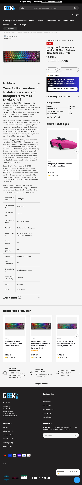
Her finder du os (48, 409)
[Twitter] (45, 478)
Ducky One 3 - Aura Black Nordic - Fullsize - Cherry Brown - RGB (66, 343)
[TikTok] (42, 478)
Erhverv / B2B (7, 446)
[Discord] (48, 478)
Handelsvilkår (8, 435)
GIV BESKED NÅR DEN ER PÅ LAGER (62, 89)
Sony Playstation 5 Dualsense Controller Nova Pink (60, 165)
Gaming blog (8, 443)
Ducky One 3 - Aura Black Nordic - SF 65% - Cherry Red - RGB (14, 343)
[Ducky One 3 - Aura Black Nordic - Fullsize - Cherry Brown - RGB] (67, 326)
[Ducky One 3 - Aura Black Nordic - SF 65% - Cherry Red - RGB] (15, 326)
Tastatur (70, 40)
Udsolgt (69, 69)
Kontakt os (47, 413)
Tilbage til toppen (41, 384)
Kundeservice (48, 398)
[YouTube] (35, 478)
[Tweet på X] (51, 117)
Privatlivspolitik (8, 439)
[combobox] (49, 8)
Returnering (47, 405)
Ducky (48, 40)
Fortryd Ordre (47, 417)
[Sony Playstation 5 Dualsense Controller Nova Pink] (62, 144)
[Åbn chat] (77, 480)
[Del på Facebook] (55, 117)
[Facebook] (32, 478)
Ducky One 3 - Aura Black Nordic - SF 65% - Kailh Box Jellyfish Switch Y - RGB (40, 344)
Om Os (5, 427)
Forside (5, 32)
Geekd (9, 464)
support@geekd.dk (10, 416)
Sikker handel (8, 431)
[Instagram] (39, 478)
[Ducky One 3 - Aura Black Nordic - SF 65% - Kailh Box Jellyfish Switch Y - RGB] (41, 326)
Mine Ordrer (47, 402)
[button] (77, 15)
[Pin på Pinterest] (59, 117)
